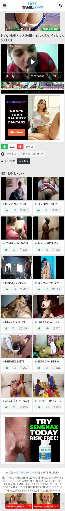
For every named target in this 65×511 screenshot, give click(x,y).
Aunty (24, 161)
